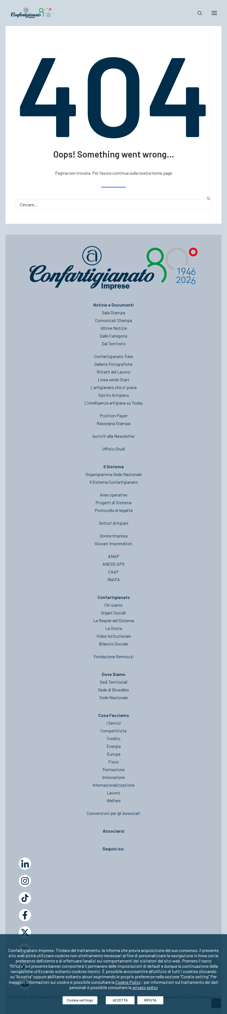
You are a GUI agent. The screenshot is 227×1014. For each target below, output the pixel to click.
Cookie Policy (128, 982)
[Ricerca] (197, 13)
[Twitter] (25, 932)
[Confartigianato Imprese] (31, 13)
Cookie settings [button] (80, 1000)
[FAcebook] (25, 915)
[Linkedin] (25, 864)
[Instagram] (25, 881)
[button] (214, 13)
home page (162, 173)
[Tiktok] (25, 898)
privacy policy (145, 987)
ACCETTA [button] (120, 1000)
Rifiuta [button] (150, 1000)
